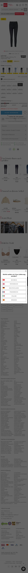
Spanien (14, 300)
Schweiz (14, 280)
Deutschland (14, 288)
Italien (14, 296)
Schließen (25, 271)
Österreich (14, 284)
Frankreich (14, 292)
